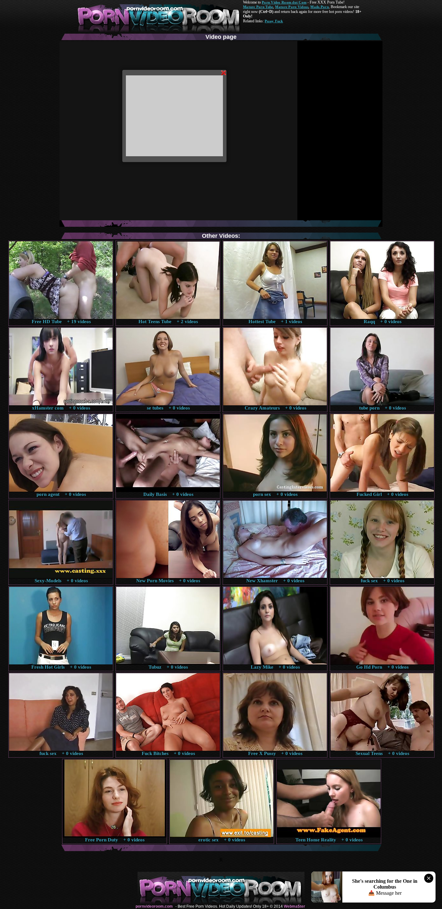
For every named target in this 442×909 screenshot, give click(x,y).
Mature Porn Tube (258, 7)
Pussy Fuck (274, 21)
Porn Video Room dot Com (284, 2)
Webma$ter (294, 906)
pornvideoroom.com (154, 906)
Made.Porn (319, 7)
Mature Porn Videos (291, 7)
